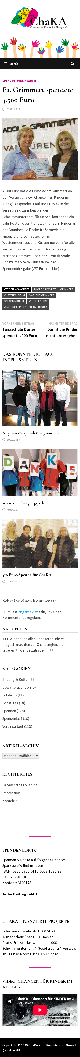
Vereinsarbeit (27, 81)
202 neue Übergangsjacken (25, 503)
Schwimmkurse (14, 301)
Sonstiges (10, 702)
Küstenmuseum (14, 295)
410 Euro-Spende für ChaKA (26, 574)
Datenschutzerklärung (20, 785)
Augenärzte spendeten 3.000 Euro (31, 433)
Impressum (11, 792)
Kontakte (9, 800)
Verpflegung (38, 301)
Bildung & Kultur (15, 679)
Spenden (8, 81)
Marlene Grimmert (41, 295)
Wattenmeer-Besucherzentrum (25, 307)
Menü (14, 64)
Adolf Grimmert (45, 289)
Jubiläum (9, 695)
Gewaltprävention (16, 687)
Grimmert (66, 289)
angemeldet (28, 611)
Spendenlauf (12, 718)
